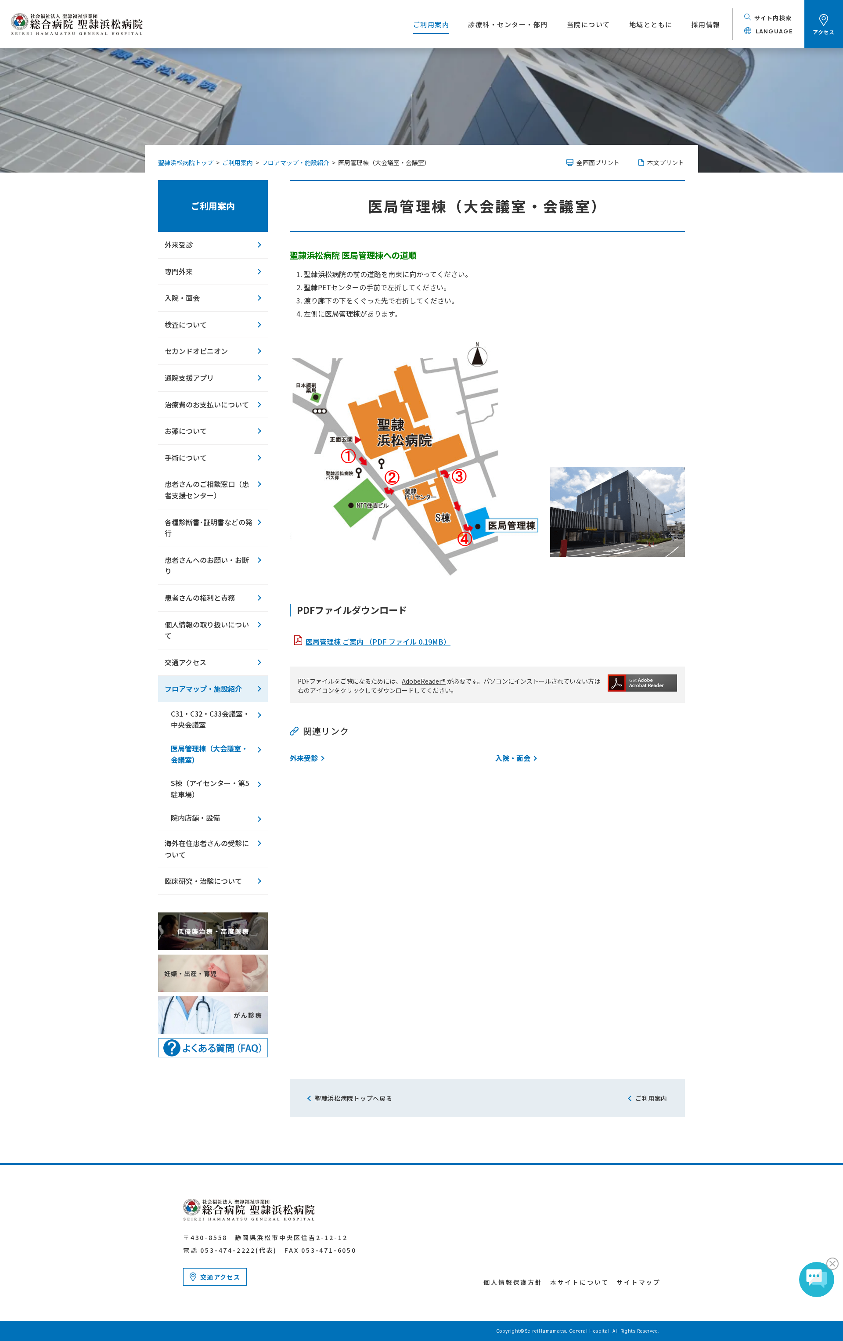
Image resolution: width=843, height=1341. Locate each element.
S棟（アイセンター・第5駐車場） (210, 789)
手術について (186, 457)
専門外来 (179, 271)
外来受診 (304, 758)
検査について (186, 324)
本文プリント (665, 162)
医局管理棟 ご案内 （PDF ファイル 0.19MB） (378, 641)
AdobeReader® (424, 681)
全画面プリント (598, 162)
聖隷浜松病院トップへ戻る (353, 1098)
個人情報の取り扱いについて (207, 630)
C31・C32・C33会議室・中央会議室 (210, 719)
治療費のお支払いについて (207, 404)
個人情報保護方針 (512, 1282)
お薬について (186, 430)
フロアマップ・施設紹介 (203, 688)
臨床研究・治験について (203, 881)
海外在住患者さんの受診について (207, 849)
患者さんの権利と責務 (200, 597)
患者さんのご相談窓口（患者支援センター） (207, 490)
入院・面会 (512, 758)
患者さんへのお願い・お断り (207, 566)
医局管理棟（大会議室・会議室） (209, 754)
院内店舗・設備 (195, 817)
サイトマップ (638, 1282)
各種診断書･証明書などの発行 (208, 528)
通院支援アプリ (189, 377)
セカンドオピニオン (196, 351)
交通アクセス (185, 662)
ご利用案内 (213, 205)
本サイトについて (579, 1282)
